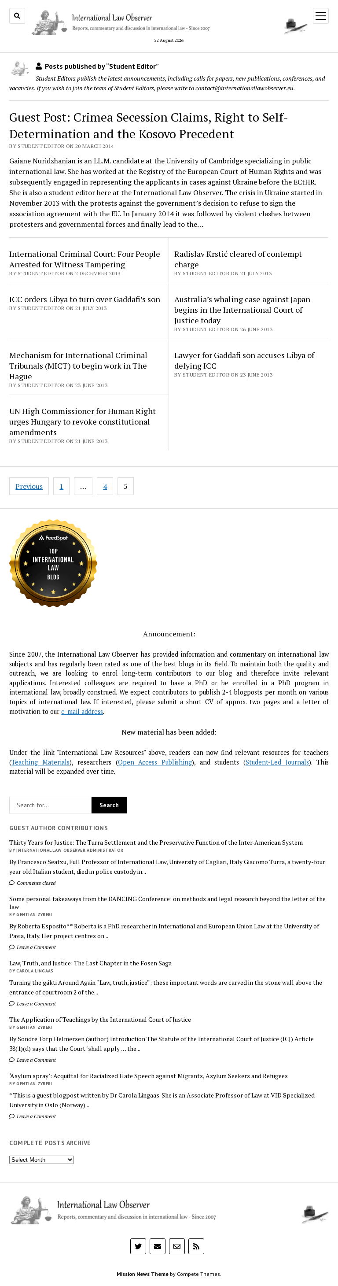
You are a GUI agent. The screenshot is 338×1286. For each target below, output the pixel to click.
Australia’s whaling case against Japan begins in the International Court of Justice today (242, 309)
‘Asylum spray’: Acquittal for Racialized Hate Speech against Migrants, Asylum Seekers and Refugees (148, 1076)
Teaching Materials (40, 762)
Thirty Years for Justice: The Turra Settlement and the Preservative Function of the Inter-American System (156, 842)
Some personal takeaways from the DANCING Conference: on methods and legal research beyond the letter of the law (167, 903)
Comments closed (35, 883)
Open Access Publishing (155, 762)
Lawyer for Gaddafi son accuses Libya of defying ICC (244, 360)
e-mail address (82, 711)
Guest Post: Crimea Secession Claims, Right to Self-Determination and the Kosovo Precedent (148, 125)
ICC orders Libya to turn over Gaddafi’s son (84, 299)
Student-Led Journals (277, 762)
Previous (29, 486)
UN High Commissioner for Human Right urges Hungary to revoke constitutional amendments (82, 421)
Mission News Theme (143, 1274)
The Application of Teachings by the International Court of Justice (100, 1020)
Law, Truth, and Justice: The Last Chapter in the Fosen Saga (90, 963)
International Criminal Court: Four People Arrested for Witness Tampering (84, 259)
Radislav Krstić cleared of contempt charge (238, 259)
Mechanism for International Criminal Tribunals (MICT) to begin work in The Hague (78, 365)
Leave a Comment (35, 947)
